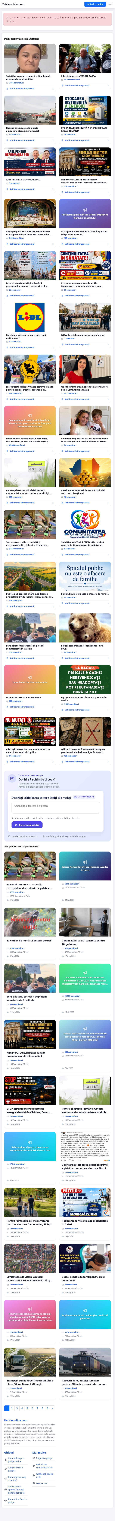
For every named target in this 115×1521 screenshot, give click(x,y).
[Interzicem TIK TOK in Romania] (30, 687)
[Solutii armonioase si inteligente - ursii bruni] (85, 637)
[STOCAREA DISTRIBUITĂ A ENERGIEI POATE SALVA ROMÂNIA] (85, 120)
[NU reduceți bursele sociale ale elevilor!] (85, 325)
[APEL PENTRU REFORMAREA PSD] (30, 170)
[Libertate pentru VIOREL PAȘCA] (85, 66)
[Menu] (110, 4)
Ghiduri (9, 1452)
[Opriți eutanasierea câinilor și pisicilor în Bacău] (85, 689)
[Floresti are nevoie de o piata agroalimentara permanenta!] (30, 120)
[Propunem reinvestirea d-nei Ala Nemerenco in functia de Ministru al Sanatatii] (85, 275)
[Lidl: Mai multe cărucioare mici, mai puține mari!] (30, 327)
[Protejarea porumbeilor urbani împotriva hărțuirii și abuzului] (85, 223)
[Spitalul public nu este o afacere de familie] (85, 584)
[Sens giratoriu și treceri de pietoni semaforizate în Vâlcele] (30, 637)
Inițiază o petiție (95, 4)
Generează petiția (29, 824)
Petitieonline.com (13, 4)
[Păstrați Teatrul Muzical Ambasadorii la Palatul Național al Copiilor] (30, 741)
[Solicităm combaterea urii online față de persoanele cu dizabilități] (30, 68)
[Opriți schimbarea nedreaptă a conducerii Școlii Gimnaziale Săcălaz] (85, 379)
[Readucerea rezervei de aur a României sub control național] (85, 482)
